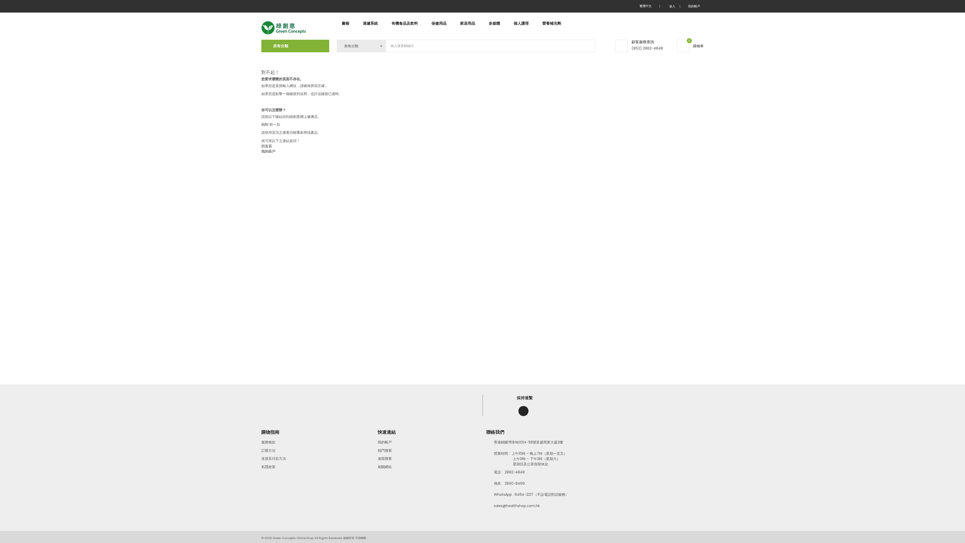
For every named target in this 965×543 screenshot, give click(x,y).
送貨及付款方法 (273, 458)
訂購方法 (268, 450)
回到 (264, 124)
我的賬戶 (268, 151)
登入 (672, 6)
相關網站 (385, 466)
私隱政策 (268, 466)
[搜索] (587, 46)
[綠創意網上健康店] (283, 28)
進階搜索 (385, 458)
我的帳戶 (385, 442)
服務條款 (268, 442)
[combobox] (490, 46)
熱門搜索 (385, 450)
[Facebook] (523, 411)
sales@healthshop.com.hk (517, 505)
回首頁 (266, 146)
